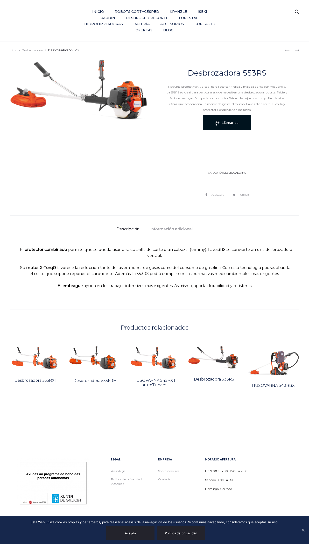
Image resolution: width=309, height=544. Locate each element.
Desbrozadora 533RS (214, 379)
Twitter (243, 194)
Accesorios (172, 24)
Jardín (108, 18)
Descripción (128, 229)
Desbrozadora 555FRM (95, 380)
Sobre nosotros (168, 471)
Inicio (98, 11)
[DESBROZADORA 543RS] (287, 50)
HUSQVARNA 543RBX (273, 385)
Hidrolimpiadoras (103, 24)
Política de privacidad (181, 533)
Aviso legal (118, 471)
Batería (141, 24)
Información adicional (171, 229)
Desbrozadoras (32, 50)
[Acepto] (303, 530)
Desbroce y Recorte (147, 18)
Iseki (202, 11)
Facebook (217, 194)
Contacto (205, 24)
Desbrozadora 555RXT (35, 380)
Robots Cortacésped (137, 11)
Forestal (188, 18)
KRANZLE (178, 11)
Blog (168, 30)
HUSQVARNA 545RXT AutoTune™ (154, 382)
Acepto (130, 533)
